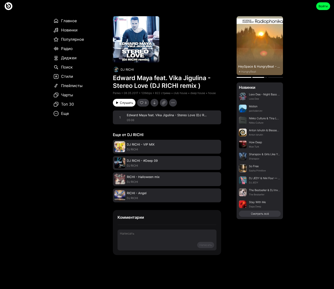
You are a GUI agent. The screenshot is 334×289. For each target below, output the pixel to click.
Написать (205, 245)
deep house (197, 93)
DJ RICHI (127, 69)
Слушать (126, 103)
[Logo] (8, 6)
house (212, 93)
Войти (323, 6)
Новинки (247, 87)
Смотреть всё (260, 213)
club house (180, 93)
